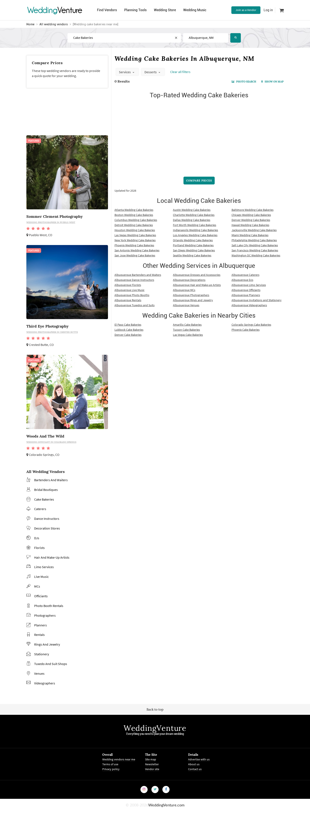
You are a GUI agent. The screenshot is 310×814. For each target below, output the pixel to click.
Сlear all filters (180, 72)
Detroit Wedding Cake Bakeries (134, 225)
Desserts (150, 72)
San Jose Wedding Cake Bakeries (135, 255)
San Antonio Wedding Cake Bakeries (137, 250)
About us (193, 764)
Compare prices (199, 180)
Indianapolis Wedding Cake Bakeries (195, 230)
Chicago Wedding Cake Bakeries (251, 215)
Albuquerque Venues (186, 305)
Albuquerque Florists (128, 285)
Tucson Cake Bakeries (186, 330)
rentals (39, 635)
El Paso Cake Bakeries (128, 324)
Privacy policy (111, 769)
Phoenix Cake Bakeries (246, 330)
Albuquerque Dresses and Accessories (196, 275)
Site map (150, 759)
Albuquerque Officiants (246, 290)
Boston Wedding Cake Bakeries (134, 215)
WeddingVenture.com (166, 805)
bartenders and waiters (51, 480)
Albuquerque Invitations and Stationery (257, 300)
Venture (54, 10)
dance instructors (46, 518)
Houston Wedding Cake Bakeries (135, 230)
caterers (40, 509)
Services (125, 72)
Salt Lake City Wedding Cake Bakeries (255, 245)
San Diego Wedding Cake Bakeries (194, 250)
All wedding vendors (53, 24)
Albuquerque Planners (246, 295)
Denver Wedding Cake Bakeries (251, 220)
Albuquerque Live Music (129, 290)
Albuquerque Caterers (245, 275)
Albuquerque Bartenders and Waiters (138, 275)
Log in (268, 10)
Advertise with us (199, 759)
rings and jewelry (47, 644)
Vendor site (152, 769)
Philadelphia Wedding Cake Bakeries (254, 240)
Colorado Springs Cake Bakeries (251, 324)
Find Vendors (107, 10)
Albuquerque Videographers (249, 305)
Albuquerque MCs (184, 290)
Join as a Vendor (246, 10)
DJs (36, 538)
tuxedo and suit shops (50, 664)
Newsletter (152, 764)
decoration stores (47, 528)
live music (41, 576)
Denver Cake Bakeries (128, 335)
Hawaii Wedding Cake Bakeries (250, 225)
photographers (45, 615)
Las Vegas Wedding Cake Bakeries (135, 235)
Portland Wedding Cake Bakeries (193, 245)
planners (40, 625)
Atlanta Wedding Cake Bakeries (134, 210)
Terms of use (110, 764)
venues (39, 673)
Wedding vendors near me (118, 759)
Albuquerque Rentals (128, 300)
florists (39, 548)
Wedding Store (165, 10)
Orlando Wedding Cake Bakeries (193, 240)
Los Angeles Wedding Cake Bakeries (195, 235)
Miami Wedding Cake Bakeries (250, 235)
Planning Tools (135, 10)
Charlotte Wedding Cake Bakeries (193, 215)
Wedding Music (194, 10)
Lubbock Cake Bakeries (129, 330)
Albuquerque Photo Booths (132, 295)
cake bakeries (44, 499)
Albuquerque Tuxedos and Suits (135, 305)
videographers (44, 683)
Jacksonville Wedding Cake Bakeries (254, 230)
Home (30, 24)
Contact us (195, 769)
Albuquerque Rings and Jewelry (193, 300)
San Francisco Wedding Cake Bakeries (255, 250)
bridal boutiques (46, 490)
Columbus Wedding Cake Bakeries (136, 220)
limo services (44, 567)
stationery (41, 654)
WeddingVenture (155, 728)
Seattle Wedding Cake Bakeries (192, 255)
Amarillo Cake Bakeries (187, 324)
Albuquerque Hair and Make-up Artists (197, 285)
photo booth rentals (48, 606)
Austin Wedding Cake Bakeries (191, 210)
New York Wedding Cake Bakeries (135, 240)
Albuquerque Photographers (191, 295)
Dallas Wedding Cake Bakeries (191, 220)
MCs (37, 586)
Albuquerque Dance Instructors (134, 280)
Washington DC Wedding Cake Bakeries (256, 255)
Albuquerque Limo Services (249, 285)
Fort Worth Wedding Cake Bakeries (194, 225)
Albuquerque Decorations (189, 280)
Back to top (155, 709)
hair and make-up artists (51, 557)
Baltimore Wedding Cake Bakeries (253, 210)
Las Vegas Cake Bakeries (188, 335)
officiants (41, 596)
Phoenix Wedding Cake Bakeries (134, 245)
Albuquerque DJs (242, 280)
